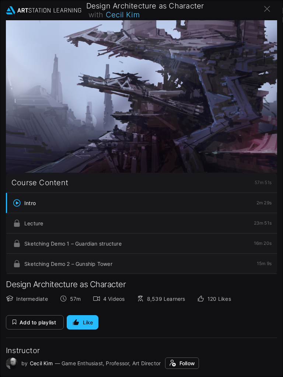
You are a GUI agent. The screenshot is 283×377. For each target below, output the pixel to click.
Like (88, 322)
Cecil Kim (123, 14)
